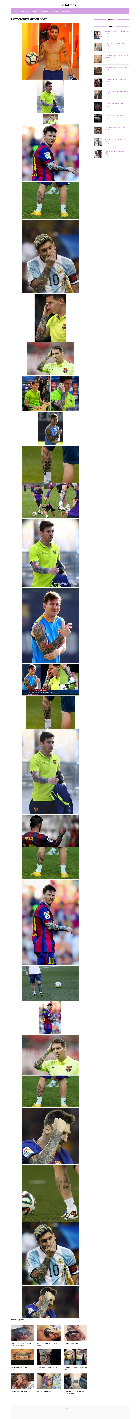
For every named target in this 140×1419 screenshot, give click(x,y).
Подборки (24, 11)
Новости (55, 11)
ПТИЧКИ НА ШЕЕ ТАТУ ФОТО (114, 115)
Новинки (44, 11)
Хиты (15, 11)
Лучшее (35, 11)
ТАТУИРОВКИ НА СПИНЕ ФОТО (115, 103)
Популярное (66, 11)
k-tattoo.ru (70, 5)
